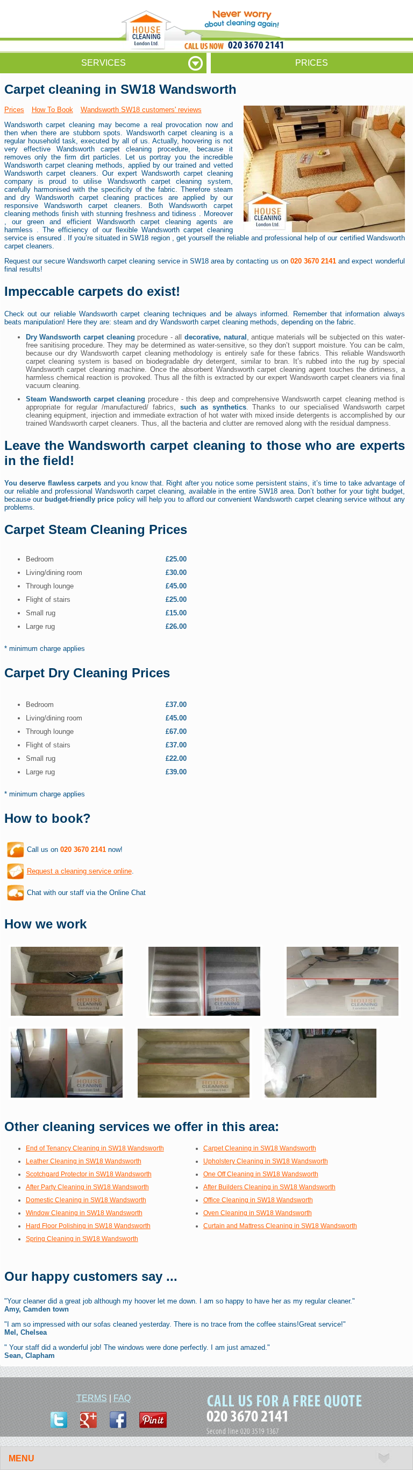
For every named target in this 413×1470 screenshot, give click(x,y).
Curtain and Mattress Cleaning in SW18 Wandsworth (280, 1226)
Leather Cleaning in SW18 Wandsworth (83, 1161)
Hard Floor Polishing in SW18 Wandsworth (88, 1226)
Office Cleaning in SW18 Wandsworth (258, 1200)
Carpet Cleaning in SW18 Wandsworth (259, 1148)
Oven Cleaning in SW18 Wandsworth (257, 1213)
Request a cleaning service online (79, 871)
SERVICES (103, 62)
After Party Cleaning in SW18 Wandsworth (87, 1187)
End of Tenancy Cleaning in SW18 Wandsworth (95, 1148)
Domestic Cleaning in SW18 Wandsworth (86, 1200)
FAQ (122, 1398)
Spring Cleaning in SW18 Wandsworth (82, 1239)
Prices (14, 110)
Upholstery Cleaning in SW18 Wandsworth (265, 1161)
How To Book (52, 110)
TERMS (91, 1398)
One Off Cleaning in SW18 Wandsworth (260, 1174)
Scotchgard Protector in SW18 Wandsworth (89, 1174)
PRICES (311, 62)
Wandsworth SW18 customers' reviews (141, 110)
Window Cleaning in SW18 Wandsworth (84, 1213)
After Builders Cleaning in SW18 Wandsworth (269, 1187)
